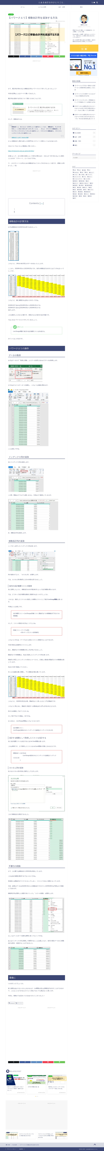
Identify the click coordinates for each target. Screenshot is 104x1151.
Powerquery (12, 1003)
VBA (87, 172)
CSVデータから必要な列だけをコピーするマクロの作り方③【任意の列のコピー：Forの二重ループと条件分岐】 (85, 108)
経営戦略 (80, 189)
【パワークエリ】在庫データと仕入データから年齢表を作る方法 (85, 95)
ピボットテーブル (77, 176)
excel (80, 170)
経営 (75, 189)
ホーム (23, 7)
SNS (82, 172)
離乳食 (90, 196)
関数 (81, 196)
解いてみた (91, 189)
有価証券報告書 (89, 185)
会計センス (76, 183)
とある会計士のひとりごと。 (52, 2)
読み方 (75, 191)
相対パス (85, 187)
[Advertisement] (36, 73)
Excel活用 (11, 14)
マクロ (84, 176)
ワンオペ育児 (87, 178)
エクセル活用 (42, 7)
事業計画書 (82, 181)
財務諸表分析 (87, 191)
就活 (92, 183)
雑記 (81, 7)
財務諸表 (81, 191)
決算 (75, 187)
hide (42, 203)
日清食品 (81, 185)
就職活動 (75, 185)
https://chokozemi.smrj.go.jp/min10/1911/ (21, 151)
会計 (88, 181)
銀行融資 (75, 196)
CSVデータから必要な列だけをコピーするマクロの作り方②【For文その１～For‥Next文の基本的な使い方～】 (85, 116)
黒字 (75, 198)
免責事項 (21, 1149)
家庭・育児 (84, 141)
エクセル (75, 174)
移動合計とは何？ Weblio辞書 (20, 137)
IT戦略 (84, 170)
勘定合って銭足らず (84, 183)
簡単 (90, 187)
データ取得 (82, 174)
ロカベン (90, 176)
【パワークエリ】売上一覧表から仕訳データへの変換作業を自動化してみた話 (85, 87)
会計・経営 (62, 7)
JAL (89, 170)
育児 (85, 189)
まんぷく (92, 172)
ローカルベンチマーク (78, 178)
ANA (75, 170)
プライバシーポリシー (12, 1149)
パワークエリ (19, 1003)
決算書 (79, 187)
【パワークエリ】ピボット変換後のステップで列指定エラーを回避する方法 (85, 101)
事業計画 (75, 181)
